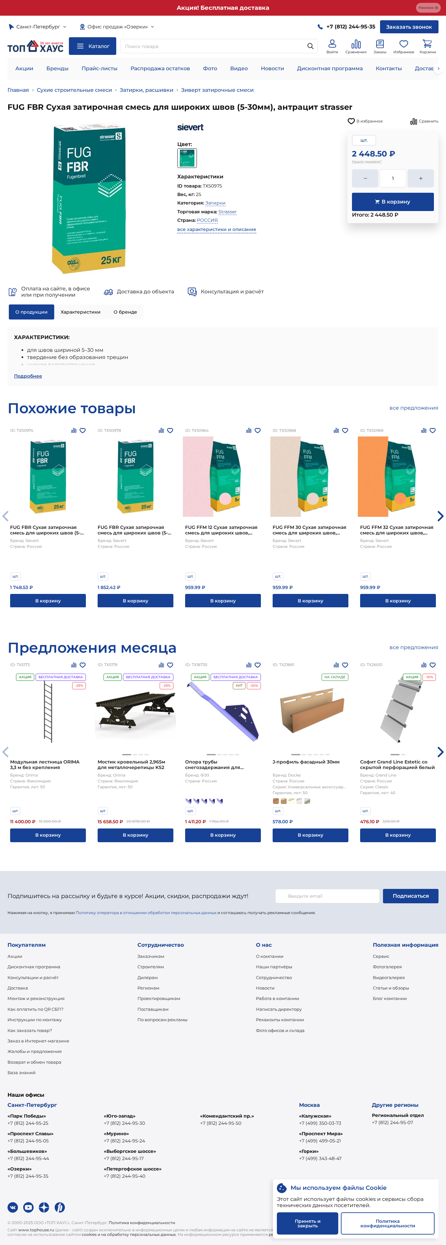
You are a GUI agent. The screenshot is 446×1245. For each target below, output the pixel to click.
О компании (269, 956)
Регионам (148, 988)
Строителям (150, 966)
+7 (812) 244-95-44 (28, 1158)
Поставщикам (152, 1009)
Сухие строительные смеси (74, 90)
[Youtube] (28, 1207)
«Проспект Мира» (321, 1134)
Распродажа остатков (160, 68)
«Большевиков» (27, 1151)
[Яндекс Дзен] (44, 1207)
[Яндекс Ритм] (60, 1207)
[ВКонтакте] (13, 1207)
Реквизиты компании (280, 1019)
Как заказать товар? (30, 1030)
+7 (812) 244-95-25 (28, 1123)
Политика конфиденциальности (142, 1222)
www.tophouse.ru (36, 1229)
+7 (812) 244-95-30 (124, 1123)
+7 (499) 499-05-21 (320, 1141)
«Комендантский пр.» (227, 1116)
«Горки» (309, 1151)
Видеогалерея (389, 977)
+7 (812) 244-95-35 (28, 1176)
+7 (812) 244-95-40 (124, 1176)
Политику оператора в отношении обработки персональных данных (146, 912)
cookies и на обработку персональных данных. (129, 1234)
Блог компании (390, 998)
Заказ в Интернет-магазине (38, 1040)
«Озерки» (20, 1169)
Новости (272, 68)
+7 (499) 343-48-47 (320, 1158)
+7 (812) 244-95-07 (392, 1122)
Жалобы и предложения (35, 1051)
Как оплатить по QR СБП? (35, 1009)
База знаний (22, 1072)
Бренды (57, 68)
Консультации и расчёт (33, 977)
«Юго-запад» (119, 1116)
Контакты (389, 68)
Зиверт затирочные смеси (217, 90)
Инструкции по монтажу (35, 1019)
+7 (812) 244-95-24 (124, 1141)
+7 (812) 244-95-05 (28, 1141)
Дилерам (147, 977)
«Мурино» (116, 1134)
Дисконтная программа (330, 68)
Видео (239, 68)
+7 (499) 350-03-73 (320, 1123)
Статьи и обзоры (391, 988)
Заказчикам (150, 956)
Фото (210, 68)
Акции (24, 68)
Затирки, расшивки (146, 90)
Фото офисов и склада (280, 1030)
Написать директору (279, 1009)
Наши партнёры (274, 966)
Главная (18, 90)
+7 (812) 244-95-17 (124, 1158)
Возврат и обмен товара (34, 1062)
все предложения (414, 408)
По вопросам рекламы (162, 1019)
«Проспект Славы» (31, 1134)
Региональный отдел (398, 1115)
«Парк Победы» (27, 1116)
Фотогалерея (387, 966)
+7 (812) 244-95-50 (220, 1123)
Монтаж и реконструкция (36, 998)
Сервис (381, 956)
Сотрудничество (274, 977)
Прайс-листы (100, 68)
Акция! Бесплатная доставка (223, 7)
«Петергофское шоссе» (133, 1169)
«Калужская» (315, 1116)
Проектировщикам (158, 998)
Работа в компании (277, 998)
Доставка (18, 988)
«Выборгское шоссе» (130, 1151)
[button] (440, 516)
